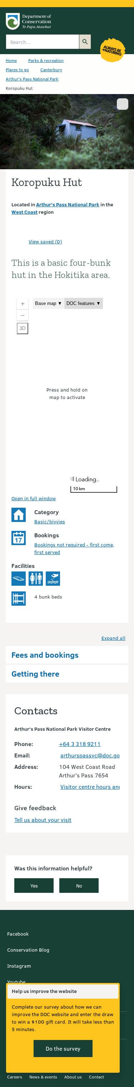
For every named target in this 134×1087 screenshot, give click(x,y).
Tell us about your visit (42, 819)
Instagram (19, 965)
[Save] (20, 241)
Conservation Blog (28, 949)
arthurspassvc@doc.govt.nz (96, 755)
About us (73, 1077)
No (79, 885)
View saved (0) (45, 241)
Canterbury (51, 69)
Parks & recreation (46, 60)
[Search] (85, 41)
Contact (96, 1077)
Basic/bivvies (49, 521)
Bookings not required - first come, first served (74, 548)
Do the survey (63, 1048)
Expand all (113, 638)
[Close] (112, 991)
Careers (14, 1077)
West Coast (24, 211)
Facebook (18, 933)
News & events (43, 1077)
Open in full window (33, 498)
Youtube (16, 981)
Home (11, 60)
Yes (34, 885)
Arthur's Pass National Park (32, 79)
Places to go (17, 69)
